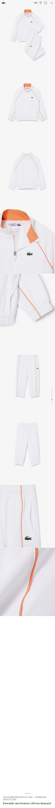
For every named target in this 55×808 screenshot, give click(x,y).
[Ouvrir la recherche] (45, 3)
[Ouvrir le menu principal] (51, 3)
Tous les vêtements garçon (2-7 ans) (18, 797)
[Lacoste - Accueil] (3, 3)
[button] (40, 3)
